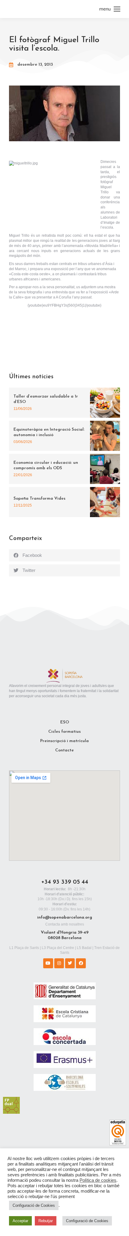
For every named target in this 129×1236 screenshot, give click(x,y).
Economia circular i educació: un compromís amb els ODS (46, 465)
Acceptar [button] (20, 1221)
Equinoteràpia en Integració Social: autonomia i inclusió (49, 432)
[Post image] (105, 403)
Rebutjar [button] (45, 1221)
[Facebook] (81, 963)
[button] (64, 555)
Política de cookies (98, 1180)
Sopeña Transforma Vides (39, 498)
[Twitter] (70, 963)
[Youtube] (48, 963)
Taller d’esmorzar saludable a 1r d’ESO (46, 399)
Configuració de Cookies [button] (34, 1205)
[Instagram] (59, 963)
